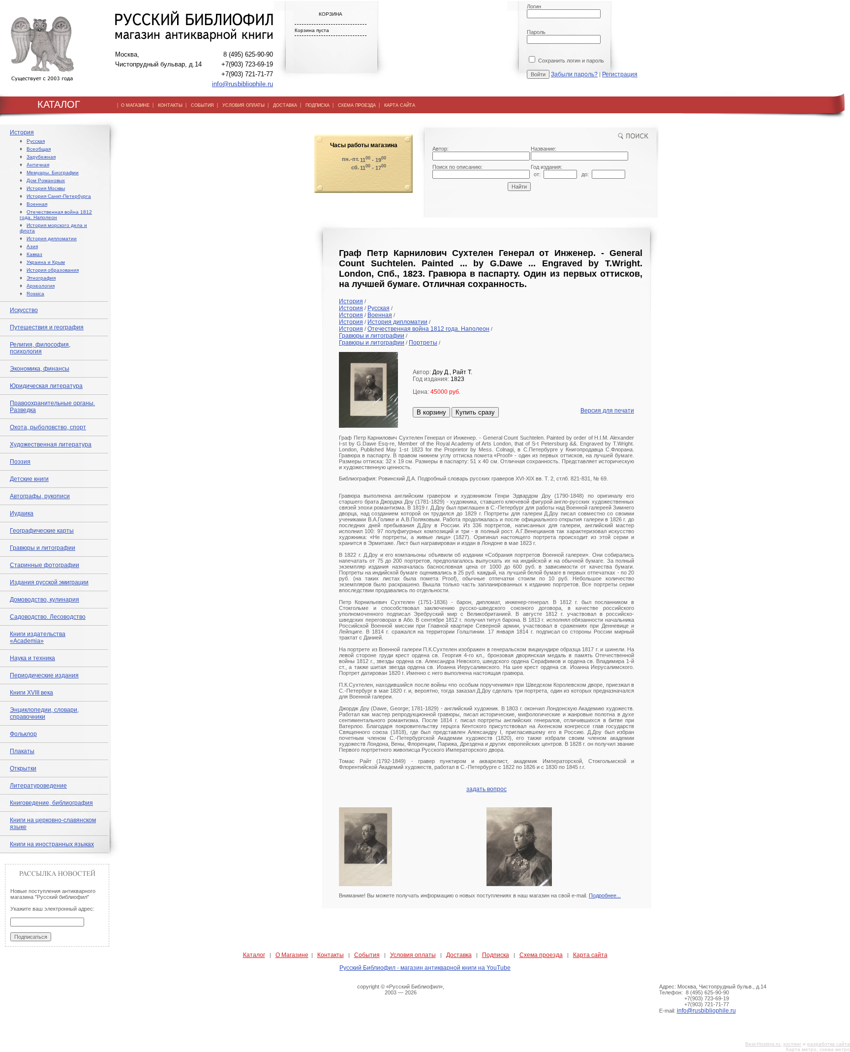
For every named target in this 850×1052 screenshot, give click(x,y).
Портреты (423, 342)
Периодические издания (44, 675)
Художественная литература (50, 444)
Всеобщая (39, 149)
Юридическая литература (46, 386)
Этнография (41, 278)
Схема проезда (541, 955)
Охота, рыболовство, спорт (48, 427)
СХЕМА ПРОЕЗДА (357, 105)
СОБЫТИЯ (202, 105)
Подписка (495, 955)
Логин (534, 6)
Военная (37, 204)
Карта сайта (590, 955)
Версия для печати (607, 410)
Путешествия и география (47, 327)
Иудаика (21, 513)
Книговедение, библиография (51, 802)
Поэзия (20, 461)
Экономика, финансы (39, 368)
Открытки (23, 768)
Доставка (459, 955)
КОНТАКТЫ (170, 105)
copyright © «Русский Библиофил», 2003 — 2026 (400, 989)
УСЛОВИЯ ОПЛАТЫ (243, 105)
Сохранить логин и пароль (570, 61)
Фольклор (23, 734)
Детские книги (29, 479)
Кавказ (34, 254)
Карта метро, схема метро (818, 1049)
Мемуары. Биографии (53, 172)
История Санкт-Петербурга (59, 196)
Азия (32, 246)
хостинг (792, 1044)
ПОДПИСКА (317, 105)
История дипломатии (52, 238)
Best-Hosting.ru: (763, 1044)
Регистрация (620, 74)
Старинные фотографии (44, 565)
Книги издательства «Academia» (37, 637)
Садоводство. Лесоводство (48, 616)
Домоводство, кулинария (44, 599)
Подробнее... (605, 895)
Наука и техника (32, 658)
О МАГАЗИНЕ (135, 105)
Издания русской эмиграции (49, 582)
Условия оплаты (413, 955)
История (22, 132)
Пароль (536, 32)
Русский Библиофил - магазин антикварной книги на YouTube (425, 967)
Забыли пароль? (574, 74)
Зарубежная (41, 156)
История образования (53, 270)
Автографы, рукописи (40, 496)
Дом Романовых (46, 180)
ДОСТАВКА (285, 105)
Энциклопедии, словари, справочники (44, 713)
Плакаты (22, 751)
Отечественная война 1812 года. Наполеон (56, 214)
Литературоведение (38, 785)
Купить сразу (475, 412)
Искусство (24, 310)
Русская (36, 141)
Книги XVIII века (31, 692)
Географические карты (42, 530)
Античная (38, 164)
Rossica (35, 293)
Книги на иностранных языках (52, 844)
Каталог (254, 955)
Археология (41, 285)
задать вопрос (486, 789)
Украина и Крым (46, 262)
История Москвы (46, 188)
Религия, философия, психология (40, 348)
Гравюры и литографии (42, 547)
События (367, 955)
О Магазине (291, 955)
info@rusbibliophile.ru (242, 84)
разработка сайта (828, 1044)
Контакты (330, 955)
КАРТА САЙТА (399, 105)
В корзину (431, 412)
